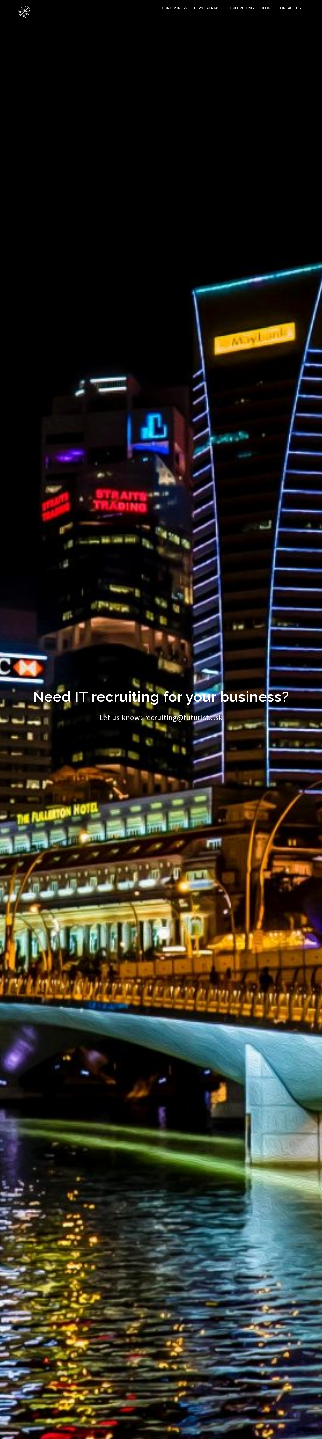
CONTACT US (289, 8)
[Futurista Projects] (24, 11)
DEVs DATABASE (208, 8)
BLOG (266, 8)
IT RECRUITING (241, 8)
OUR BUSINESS (174, 8)
